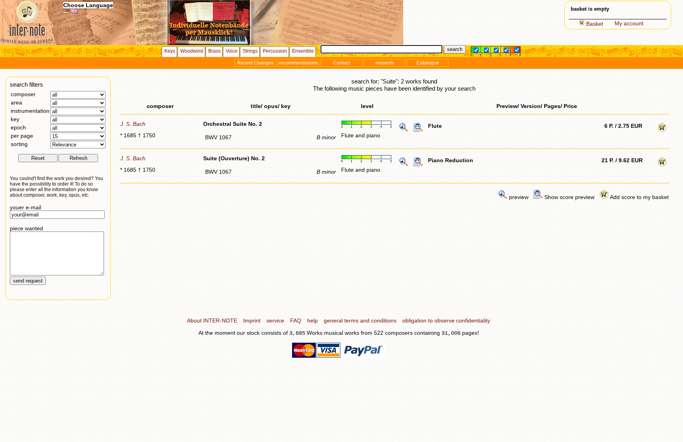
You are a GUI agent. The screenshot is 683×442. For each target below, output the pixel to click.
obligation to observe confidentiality (446, 320)
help (312, 320)
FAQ (295, 320)
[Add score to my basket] (662, 130)
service (275, 320)
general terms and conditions (360, 320)
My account (629, 23)
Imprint (251, 320)
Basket (594, 24)
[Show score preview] (418, 130)
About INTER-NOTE (212, 320)
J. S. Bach (132, 124)
